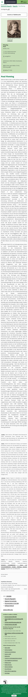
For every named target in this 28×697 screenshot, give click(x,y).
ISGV (2, 2)
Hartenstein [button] (22, 90)
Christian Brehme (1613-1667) (11, 624)
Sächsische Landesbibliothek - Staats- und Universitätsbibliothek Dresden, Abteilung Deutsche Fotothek (14, 567)
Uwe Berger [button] (24, 422)
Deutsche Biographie (10, 599)
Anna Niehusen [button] (23, 318)
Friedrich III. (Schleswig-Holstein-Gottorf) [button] (13, 658)
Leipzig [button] (14, 135)
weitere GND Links (8, 610)
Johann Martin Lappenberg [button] (13, 409)
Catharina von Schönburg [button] (9, 96)
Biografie (15, 6)
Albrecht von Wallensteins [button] (16, 201)
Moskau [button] (11, 280)
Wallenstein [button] (7, 656)
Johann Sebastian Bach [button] (10, 418)
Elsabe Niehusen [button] (6, 295)
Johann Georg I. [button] (12, 204)
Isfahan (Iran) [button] (13, 300)
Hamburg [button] (4, 376)
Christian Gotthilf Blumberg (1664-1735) (13, 622)
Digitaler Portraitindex (10, 601)
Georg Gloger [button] (18, 224)
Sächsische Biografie (6, 6)
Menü (24, 2)
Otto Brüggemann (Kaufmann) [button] (11, 660)
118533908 (8, 596)
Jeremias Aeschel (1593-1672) (11, 616)
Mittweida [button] (12, 134)
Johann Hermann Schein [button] (10, 148)
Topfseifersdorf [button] (23, 103)
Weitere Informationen (17, 693)
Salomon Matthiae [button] (19, 297)
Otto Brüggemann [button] (7, 264)
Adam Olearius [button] (6, 240)
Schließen (14, 695)
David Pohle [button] (19, 416)
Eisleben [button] (15, 266)
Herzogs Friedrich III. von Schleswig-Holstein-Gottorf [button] (15, 244)
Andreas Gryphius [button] (19, 79)
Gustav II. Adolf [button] (6, 193)
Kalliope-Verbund (9, 605)
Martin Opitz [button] (9, 79)
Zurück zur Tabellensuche (14, 14)
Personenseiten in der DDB (12, 603)
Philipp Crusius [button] (6, 266)
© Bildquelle (9, 40)
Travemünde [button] (11, 268)
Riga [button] (21, 273)
